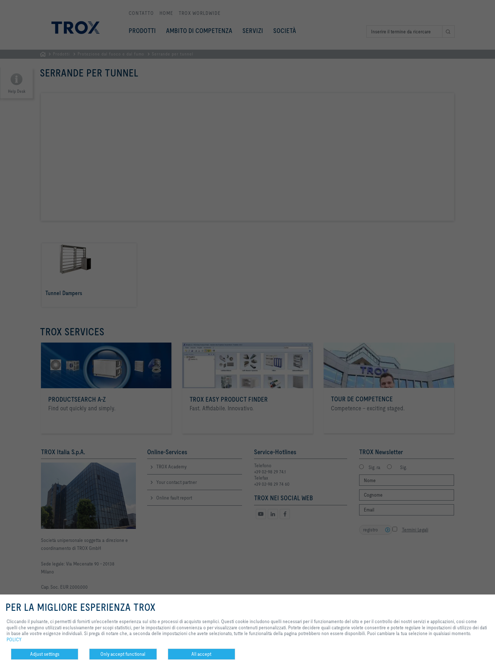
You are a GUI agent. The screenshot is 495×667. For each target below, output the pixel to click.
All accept (201, 654)
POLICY (14, 639)
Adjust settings (44, 654)
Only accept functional (122, 654)
